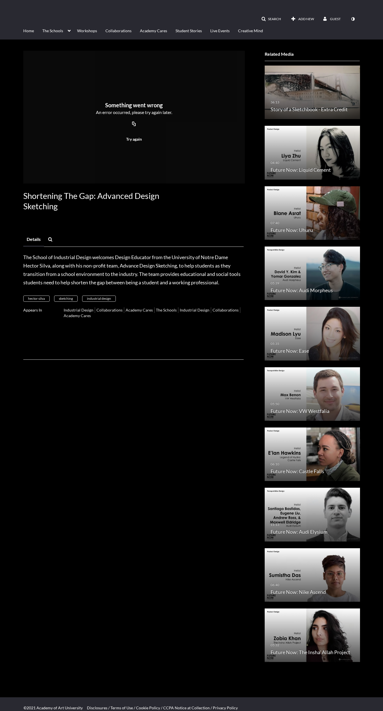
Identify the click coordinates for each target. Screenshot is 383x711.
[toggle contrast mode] (353, 19)
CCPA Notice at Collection (186, 707)
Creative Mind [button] (250, 30)
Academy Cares (139, 310)
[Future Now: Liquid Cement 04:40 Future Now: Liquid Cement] (312, 152)
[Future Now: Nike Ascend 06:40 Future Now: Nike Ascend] (312, 574)
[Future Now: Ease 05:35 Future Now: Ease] (312, 333)
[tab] (33, 239)
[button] (271, 19)
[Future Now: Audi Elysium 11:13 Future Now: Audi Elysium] (312, 514)
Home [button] (28, 30)
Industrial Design (78, 310)
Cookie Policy (148, 707)
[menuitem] (32, 30)
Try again (134, 139)
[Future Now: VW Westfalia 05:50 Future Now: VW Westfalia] (312, 393)
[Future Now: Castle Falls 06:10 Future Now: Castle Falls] (312, 454)
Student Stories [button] (189, 30)
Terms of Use (121, 707)
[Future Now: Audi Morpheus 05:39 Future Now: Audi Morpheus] (312, 273)
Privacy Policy (225, 707)
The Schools (166, 310)
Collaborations (109, 310)
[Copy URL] (134, 124)
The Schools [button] (52, 30)
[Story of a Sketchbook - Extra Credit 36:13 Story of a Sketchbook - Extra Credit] (312, 92)
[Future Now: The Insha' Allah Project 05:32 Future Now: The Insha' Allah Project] (312, 635)
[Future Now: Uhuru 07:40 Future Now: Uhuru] (312, 212)
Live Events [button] (220, 30)
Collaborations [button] (118, 30)
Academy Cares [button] (153, 30)
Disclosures (97, 707)
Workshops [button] (87, 30)
